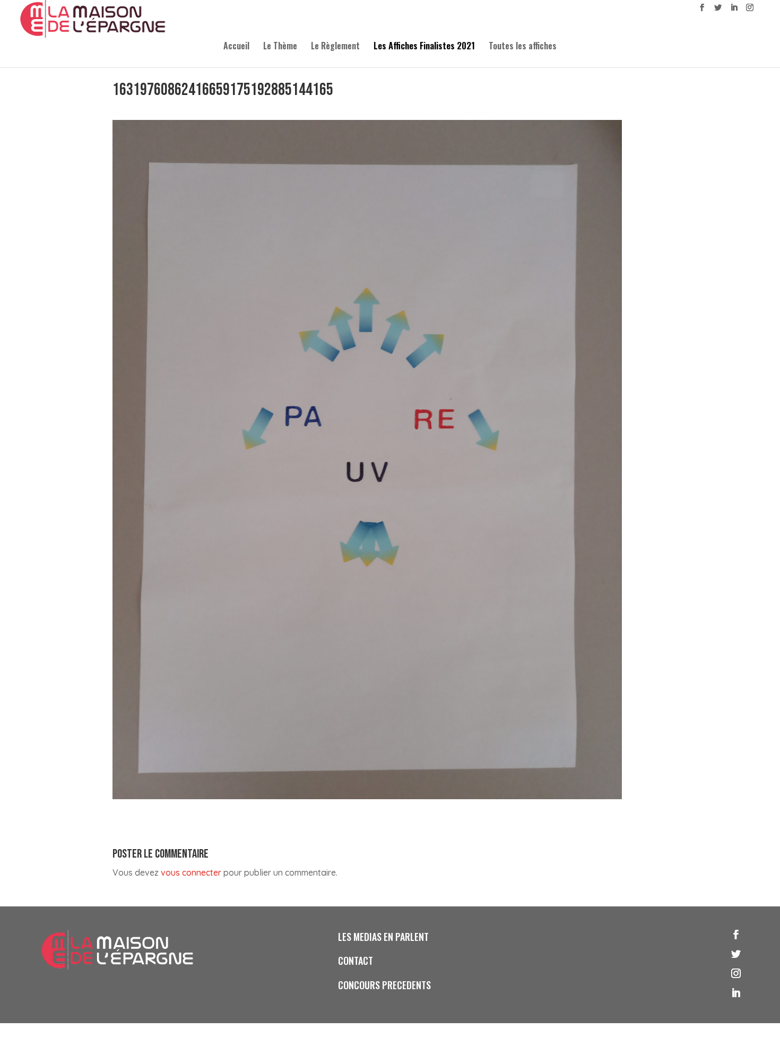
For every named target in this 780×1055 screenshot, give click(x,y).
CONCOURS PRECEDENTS (384, 985)
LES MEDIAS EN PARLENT (383, 937)
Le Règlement (335, 47)
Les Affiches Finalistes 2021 (424, 47)
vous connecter (191, 872)
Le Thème (280, 47)
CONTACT (355, 960)
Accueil (236, 47)
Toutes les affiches (523, 47)
